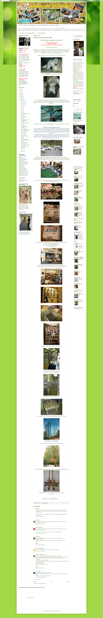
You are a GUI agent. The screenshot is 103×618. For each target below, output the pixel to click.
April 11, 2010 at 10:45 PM (40, 544)
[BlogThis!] (43, 503)
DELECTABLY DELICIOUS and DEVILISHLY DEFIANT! (25, 120)
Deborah (37, 536)
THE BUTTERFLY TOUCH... (24, 118)
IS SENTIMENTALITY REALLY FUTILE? (24, 143)
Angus (37, 520)
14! (79, 284)
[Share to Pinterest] (46, 503)
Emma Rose (76, 270)
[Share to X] (44, 503)
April (22, 112)
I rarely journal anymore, (78, 291)
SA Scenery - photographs (23, 163)
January (22, 151)
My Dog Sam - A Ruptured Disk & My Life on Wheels (78, 257)
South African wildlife (22, 168)
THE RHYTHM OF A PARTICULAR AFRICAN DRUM (25, 140)
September (23, 104)
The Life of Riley (77, 250)
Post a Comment (37, 579)
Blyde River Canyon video (23, 161)
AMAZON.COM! (31, 33)
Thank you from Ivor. (77, 204)
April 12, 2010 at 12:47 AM (40, 551)
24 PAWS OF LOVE (77, 196)
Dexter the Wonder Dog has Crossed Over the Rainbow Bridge (81, 237)
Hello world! (76, 241)
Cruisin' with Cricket (77, 307)
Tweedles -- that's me (39, 554)
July (21, 107)
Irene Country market (22, 172)
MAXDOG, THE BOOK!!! (45, 28)
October (22, 103)
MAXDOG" (75, 65)
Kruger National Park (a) (23, 169)
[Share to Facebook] (45, 503)
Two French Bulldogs (78, 264)
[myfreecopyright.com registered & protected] (78, 36)
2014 (21, 93)
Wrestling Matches (77, 220)
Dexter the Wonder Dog (78, 234)
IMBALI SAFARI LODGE (23, 175)
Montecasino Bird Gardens (23, 162)
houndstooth (38, 527)
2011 (21, 97)
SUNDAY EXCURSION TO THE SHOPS (25, 145)
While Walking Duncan (78, 283)
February (22, 150)
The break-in (21, 179)
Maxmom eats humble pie (23, 180)
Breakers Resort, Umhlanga (23, 171)
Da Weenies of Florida (78, 205)
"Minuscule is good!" (78, 222)
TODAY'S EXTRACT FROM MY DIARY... (25, 114)
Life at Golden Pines (78, 190)
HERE (24, 52)
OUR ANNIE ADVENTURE (60, 28)
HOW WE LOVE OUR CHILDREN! (24, 132)
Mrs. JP (37, 571)
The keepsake (21, 181)
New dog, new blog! (77, 232)
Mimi (36, 508)
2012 (21, 96)
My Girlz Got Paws (77, 293)
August (22, 106)
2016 (21, 90)
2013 (21, 94)
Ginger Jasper (76, 203)
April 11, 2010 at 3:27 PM (40, 516)
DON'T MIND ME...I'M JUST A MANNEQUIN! (25, 130)
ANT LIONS (23, 124)
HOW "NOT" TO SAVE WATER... (24, 137)
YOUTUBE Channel (22, 158)
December (23, 100)
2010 (21, 99)
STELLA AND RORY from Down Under (78, 300)
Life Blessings (76, 225)
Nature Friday (81, 170)
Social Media (81, 265)
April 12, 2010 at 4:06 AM (40, 567)
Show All (83, 310)
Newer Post (35, 581)
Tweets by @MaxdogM (77, 100)
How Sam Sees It (77, 277)
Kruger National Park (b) (23, 170)
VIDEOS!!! (52, 28)
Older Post (67, 581)
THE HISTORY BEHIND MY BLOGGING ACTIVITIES (30, 28)
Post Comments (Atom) (42, 583)
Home (19, 28)
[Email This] (42, 503)
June (22, 109)
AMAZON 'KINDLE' (42, 33)
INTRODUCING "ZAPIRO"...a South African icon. (24, 127)
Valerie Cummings (39, 548)
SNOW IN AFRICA (24, 135)
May (22, 110)
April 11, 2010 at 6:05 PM (40, 533)
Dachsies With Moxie (78, 212)
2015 (21, 91)
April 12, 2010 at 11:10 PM (40, 577)
